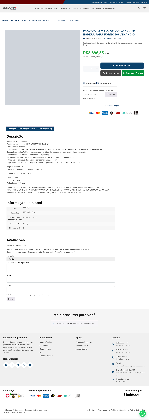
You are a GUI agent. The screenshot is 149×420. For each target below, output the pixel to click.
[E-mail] (113, 416)
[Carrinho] (144, 8)
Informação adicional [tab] (28, 180)
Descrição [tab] (12, 180)
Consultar (111, 94)
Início (4, 21)
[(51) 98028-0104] (113, 395)
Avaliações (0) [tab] (46, 180)
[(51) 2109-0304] (113, 409)
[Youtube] (30, 416)
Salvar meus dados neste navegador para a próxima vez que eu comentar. (34, 346)
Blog (105, 2)
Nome (9, 327)
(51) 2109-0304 (122, 408)
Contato (121, 2)
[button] (142, 413)
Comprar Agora (122, 65)
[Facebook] (6, 416)
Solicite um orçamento (132, 2)
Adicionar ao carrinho (111, 73)
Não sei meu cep (89, 98)
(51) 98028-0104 (122, 394)
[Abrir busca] (139, 8)
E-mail (9, 337)
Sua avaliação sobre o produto (18, 314)
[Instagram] (12, 416)
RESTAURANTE (13, 21)
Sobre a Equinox (97, 2)
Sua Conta (144, 2)
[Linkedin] (18, 416)
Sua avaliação (12, 307)
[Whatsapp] (24, 416)
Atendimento (113, 2)
